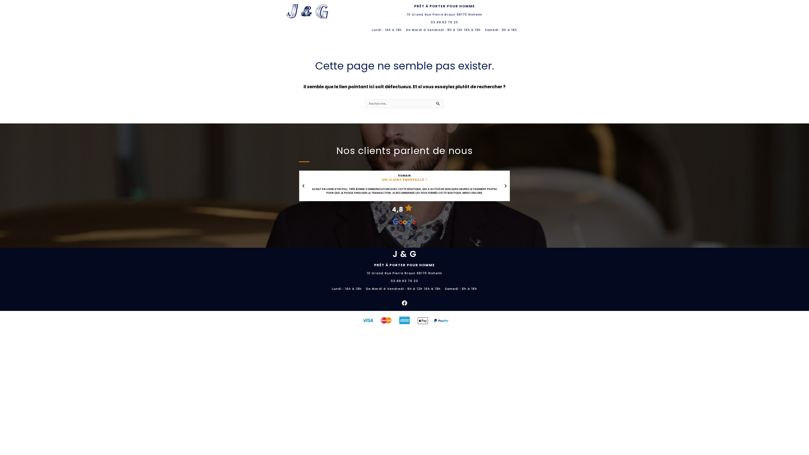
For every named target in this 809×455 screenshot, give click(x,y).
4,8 (397, 209)
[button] (303, 186)
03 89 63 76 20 (444, 22)
